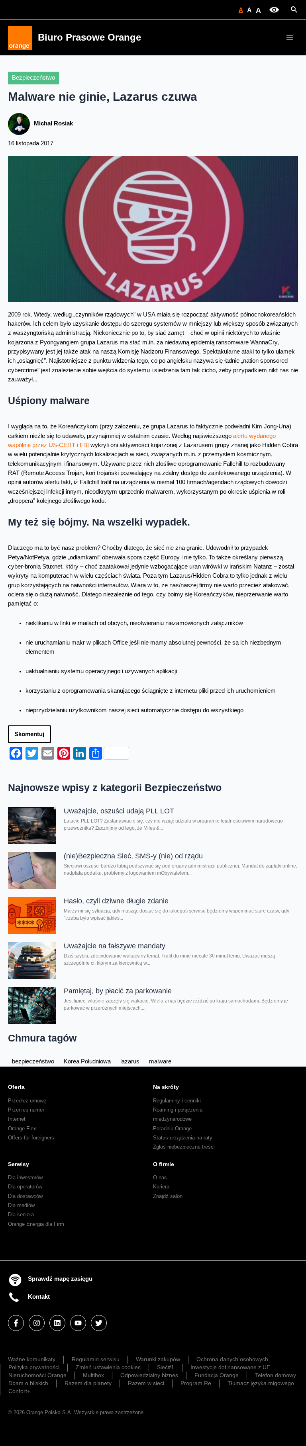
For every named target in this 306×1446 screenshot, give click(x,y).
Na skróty (166, 1087)
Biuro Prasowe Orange (89, 37)
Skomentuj (29, 734)
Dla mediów (21, 1205)
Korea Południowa (87, 1061)
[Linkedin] (57, 1323)
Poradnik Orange (172, 1128)
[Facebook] (16, 1323)
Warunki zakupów (158, 1359)
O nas (160, 1177)
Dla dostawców (25, 1196)
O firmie (163, 1164)
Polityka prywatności (33, 1367)
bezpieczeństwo (33, 1061)
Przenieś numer (26, 1110)
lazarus (129, 1061)
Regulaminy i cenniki (177, 1101)
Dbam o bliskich (28, 1383)
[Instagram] (37, 1323)
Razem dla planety (88, 1383)
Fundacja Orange (216, 1375)
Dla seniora (21, 1214)
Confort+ (19, 1391)
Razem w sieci (146, 1383)
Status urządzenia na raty (182, 1138)
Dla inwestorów (25, 1177)
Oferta (16, 1087)
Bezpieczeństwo (33, 77)
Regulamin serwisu (96, 1359)
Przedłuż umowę (27, 1101)
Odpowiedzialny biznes (149, 1375)
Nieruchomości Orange (37, 1375)
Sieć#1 (165, 1367)
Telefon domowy (275, 1375)
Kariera (161, 1187)
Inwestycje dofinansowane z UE (230, 1367)
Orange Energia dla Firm (36, 1224)
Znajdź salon (167, 1196)
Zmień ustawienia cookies (108, 1367)
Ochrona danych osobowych (232, 1359)
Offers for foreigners (31, 1138)
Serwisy (18, 1164)
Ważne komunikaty (31, 1359)
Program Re (195, 1383)
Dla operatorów (25, 1187)
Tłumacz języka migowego (261, 1383)
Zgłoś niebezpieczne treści (184, 1147)
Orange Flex (22, 1128)
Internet (17, 1119)
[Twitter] (99, 1323)
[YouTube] (78, 1323)
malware (160, 1061)
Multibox (93, 1375)
